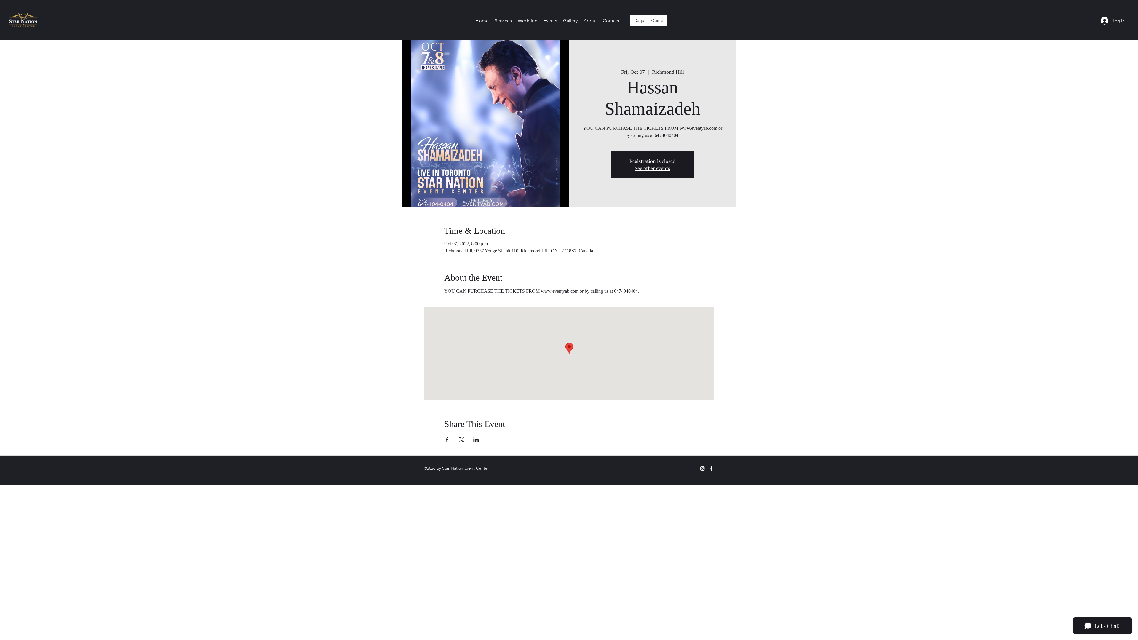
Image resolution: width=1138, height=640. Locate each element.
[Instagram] (702, 468)
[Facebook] (711, 468)
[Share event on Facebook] (447, 439)
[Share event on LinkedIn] (476, 439)
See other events (652, 168)
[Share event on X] (461, 439)
